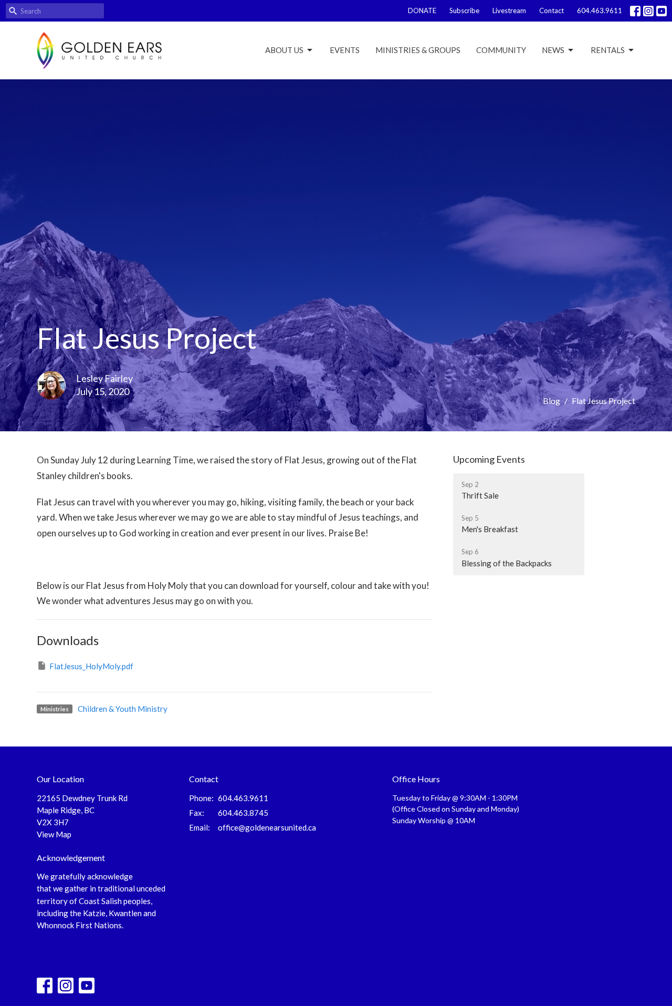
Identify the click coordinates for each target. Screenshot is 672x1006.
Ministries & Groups (417, 50)
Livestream (509, 10)
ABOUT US (284, 50)
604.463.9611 (599, 10)
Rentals (608, 50)
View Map (54, 834)
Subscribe (464, 10)
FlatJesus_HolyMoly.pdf (91, 666)
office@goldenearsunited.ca (267, 827)
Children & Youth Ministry (122, 708)
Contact (551, 10)
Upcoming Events (489, 459)
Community (501, 50)
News (553, 50)
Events (345, 50)
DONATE (422, 10)
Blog (551, 401)
